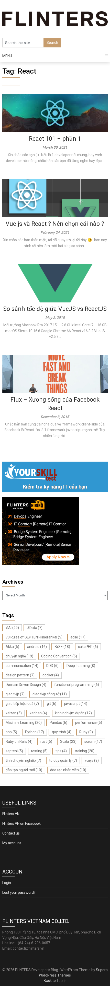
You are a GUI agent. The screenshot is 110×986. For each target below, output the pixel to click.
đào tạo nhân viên (68, 770)
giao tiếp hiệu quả (22, 704)
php (11, 732)
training (84, 751)
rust (46, 741)
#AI (12, 628)
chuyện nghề (19, 656)
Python (34, 732)
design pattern (20, 675)
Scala (68, 741)
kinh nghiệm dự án (73, 713)
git (51, 704)
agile (77, 637)
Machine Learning (24, 722)
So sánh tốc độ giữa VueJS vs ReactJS (55, 309)
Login (6, 883)
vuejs (92, 760)
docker (50, 675)
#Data (34, 628)
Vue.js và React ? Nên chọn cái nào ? (55, 223)
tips (61, 751)
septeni (14, 751)
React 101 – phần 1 (55, 138)
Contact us (11, 833)
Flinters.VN (10, 814)
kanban (38, 713)
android (37, 647)
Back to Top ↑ (55, 981)
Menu (7, 56)
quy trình (61, 732)
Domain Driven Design (26, 685)
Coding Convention (59, 656)
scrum (93, 741)
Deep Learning (81, 666)
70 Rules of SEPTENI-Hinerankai (34, 637)
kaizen (14, 713)
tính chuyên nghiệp (23, 760)
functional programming (76, 685)
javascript (75, 704)
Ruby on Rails (19, 741)
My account (11, 843)
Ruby (86, 732)
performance (88, 722)
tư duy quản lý (63, 760)
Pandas (58, 722)
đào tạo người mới (24, 770)
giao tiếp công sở (49, 694)
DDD (52, 666)
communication (22, 666)
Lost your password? (19, 892)
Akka (12, 647)
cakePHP (88, 647)
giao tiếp (15, 694)
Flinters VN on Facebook (21, 823)
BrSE (62, 647)
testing (39, 751)
